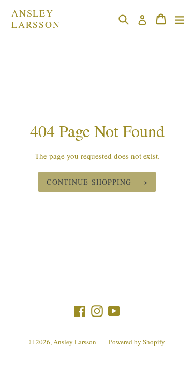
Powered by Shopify (137, 342)
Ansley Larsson (36, 19)
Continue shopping (89, 182)
